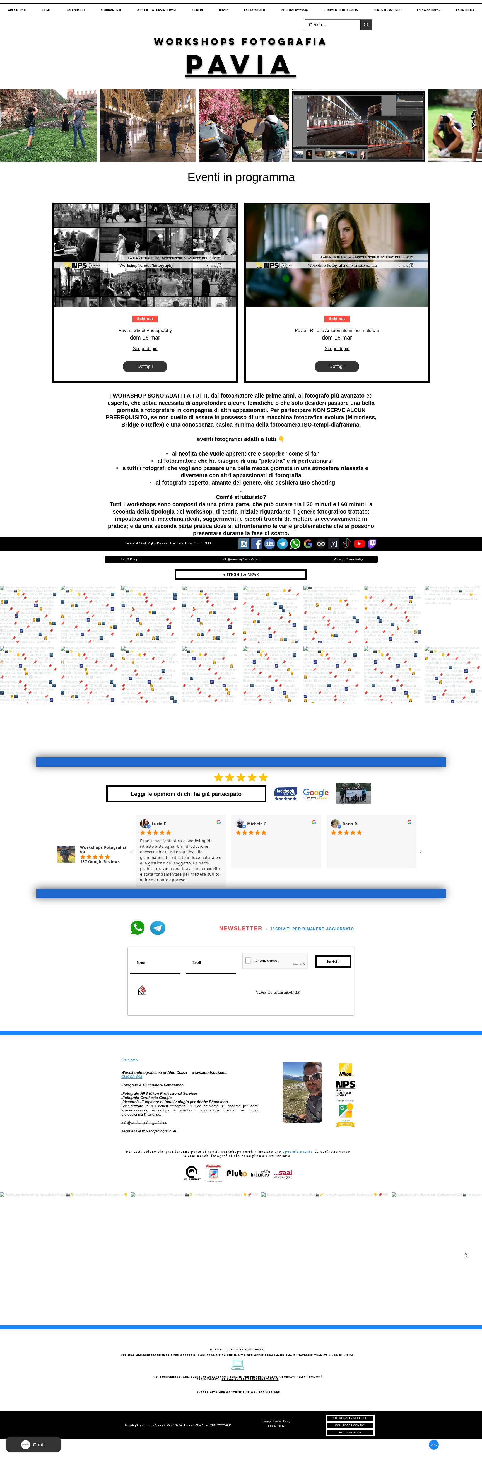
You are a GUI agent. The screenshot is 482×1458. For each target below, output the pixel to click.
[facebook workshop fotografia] (256, 543)
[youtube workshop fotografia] (359, 543)
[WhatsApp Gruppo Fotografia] (295, 543)
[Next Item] (472, 125)
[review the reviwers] (218, 823)
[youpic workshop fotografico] (333, 543)
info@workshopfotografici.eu (144, 1123)
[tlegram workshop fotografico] (282, 543)
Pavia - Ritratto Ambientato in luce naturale (337, 330)
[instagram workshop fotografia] (243, 543)
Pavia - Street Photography (145, 330)
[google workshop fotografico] (308, 543)
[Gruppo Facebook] (269, 543)
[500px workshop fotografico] (320, 543)
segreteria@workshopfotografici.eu (149, 1131)
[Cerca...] (366, 25)
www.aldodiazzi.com (210, 1073)
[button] (17, 7)
